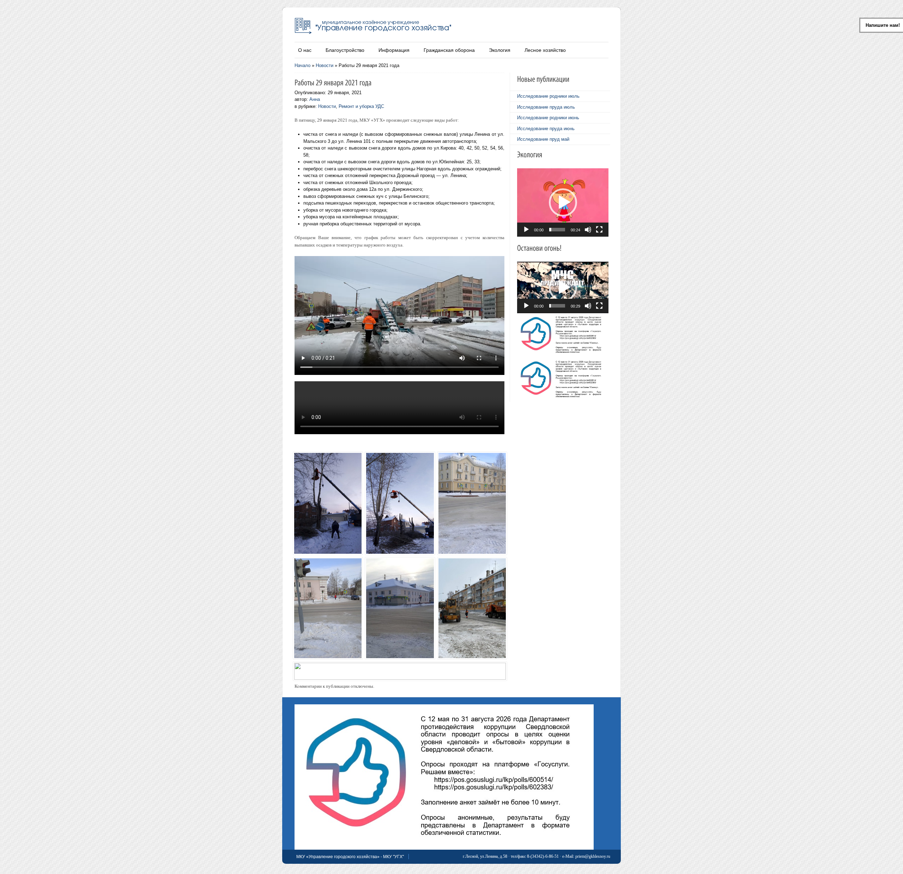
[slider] (557, 229)
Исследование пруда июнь (546, 128)
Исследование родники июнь (548, 117)
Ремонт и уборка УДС (361, 106)
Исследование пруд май (543, 139)
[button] (563, 202)
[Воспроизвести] (526, 229)
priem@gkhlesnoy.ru (592, 856)
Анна (314, 99)
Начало (302, 65)
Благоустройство (345, 50)
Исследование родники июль (548, 96)
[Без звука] (588, 229)
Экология (499, 50)
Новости (324, 65)
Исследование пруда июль (546, 107)
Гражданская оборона (449, 50)
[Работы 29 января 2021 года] (326, 494)
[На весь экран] (599, 229)
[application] (562, 202)
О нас (304, 50)
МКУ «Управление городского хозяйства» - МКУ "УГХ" (350, 856)
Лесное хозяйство (545, 50)
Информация (394, 50)
